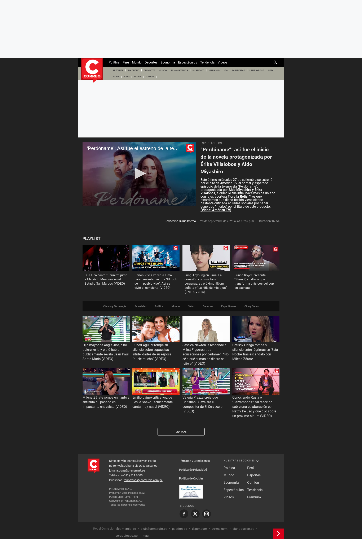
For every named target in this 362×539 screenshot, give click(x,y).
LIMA (271, 70)
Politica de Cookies (191, 478)
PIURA (116, 76)
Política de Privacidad (193, 469)
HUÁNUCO (214, 70)
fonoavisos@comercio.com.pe (143, 480)
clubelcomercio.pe (154, 529)
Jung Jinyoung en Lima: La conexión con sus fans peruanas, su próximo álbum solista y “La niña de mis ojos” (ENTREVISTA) (206, 283)
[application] (139, 174)
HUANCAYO (198, 70)
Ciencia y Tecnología (114, 306)
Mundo (137, 62)
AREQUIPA (118, 70)
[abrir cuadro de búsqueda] (275, 62)
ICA (226, 70)
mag (145, 536)
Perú (126, 62)
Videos (223, 62)
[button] (139, 173)
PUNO (126, 76)
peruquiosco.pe (126, 536)
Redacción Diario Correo (180, 221)
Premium (254, 497)
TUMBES (150, 76)
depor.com (199, 529)
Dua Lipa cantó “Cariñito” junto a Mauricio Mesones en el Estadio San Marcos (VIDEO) (106, 279)
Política (114, 62)
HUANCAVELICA (179, 70)
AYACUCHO (134, 70)
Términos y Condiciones (194, 461)
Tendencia (207, 62)
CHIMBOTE (149, 70)
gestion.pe (179, 529)
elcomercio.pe (125, 529)
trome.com (220, 529)
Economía (168, 62)
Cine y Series (251, 306)
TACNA (137, 76)
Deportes (151, 62)
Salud (191, 306)
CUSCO (163, 70)
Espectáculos (187, 62)
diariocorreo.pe (243, 529)
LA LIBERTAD (238, 70)
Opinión (253, 483)
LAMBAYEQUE (257, 70)
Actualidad (140, 306)
